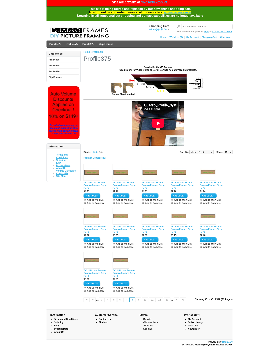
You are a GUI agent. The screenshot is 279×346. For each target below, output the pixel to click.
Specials (148, 329)
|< (86, 299)
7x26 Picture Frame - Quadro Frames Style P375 (95, 229)
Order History (195, 322)
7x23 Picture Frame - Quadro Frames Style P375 (153, 185)
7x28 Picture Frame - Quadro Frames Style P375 (153, 229)
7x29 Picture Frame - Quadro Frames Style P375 (182, 229)
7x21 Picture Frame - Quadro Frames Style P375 (95, 185)
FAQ (58, 162)
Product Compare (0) (95, 158)
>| (183, 299)
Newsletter (194, 329)
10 (145, 299)
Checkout (225, 37)
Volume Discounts (66, 170)
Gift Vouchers (150, 322)
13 (167, 299)
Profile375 (55, 44)
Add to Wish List (95, 200)
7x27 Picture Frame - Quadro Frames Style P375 (124, 229)
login (206, 31)
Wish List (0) (176, 37)
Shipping (60, 160)
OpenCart (227, 342)
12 (159, 299)
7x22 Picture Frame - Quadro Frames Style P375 (124, 185)
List (95, 152)
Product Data (63, 165)
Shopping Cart (209, 37)
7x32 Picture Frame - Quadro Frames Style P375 (124, 273)
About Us (61, 168)
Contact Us (62, 173)
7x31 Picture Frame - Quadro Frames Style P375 (95, 273)
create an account (222, 31)
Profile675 (72, 44)
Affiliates (148, 325)
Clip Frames (106, 44)
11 (152, 299)
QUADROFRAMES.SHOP (154, 2)
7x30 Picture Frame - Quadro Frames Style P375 (211, 229)
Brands (147, 319)
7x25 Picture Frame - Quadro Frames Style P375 (211, 185)
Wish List (193, 325)
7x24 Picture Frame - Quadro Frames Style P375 (182, 185)
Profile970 (88, 44)
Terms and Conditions (62, 156)
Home (163, 37)
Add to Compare (96, 203)
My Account (192, 37)
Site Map (60, 176)
